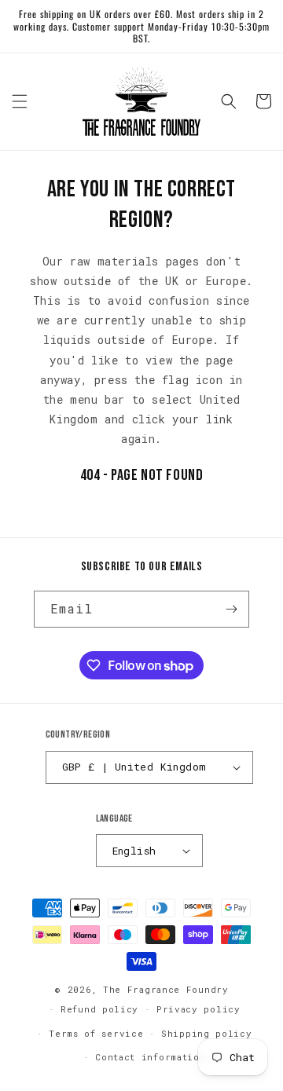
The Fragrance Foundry (166, 989)
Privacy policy (198, 1009)
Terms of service (96, 1033)
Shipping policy (206, 1033)
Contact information (150, 1057)
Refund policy (99, 1009)
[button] (19, 101)
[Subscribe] (231, 609)
